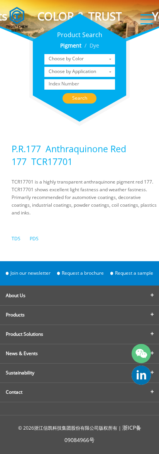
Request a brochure (83, 273)
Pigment (70, 46)
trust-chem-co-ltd (141, 375)
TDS (16, 238)
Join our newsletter (30, 273)
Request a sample (134, 273)
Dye (94, 46)
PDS (34, 238)
